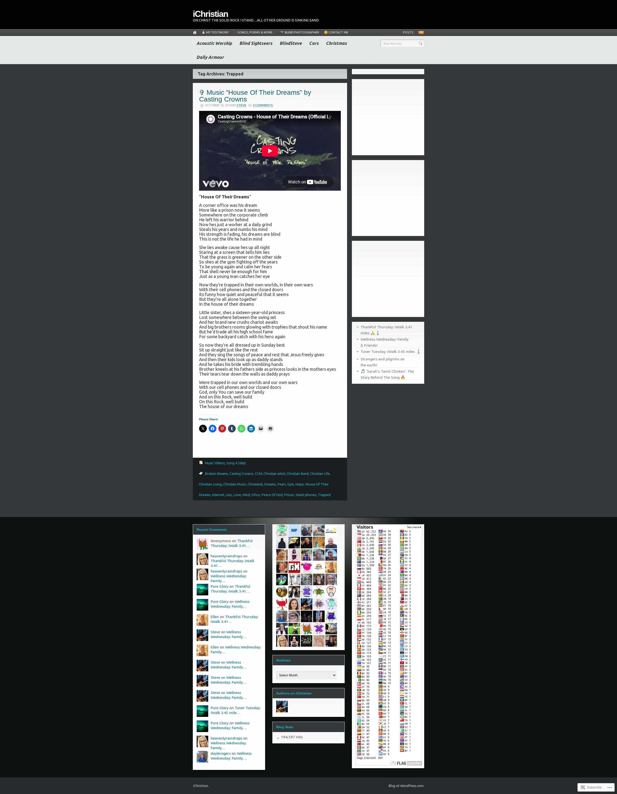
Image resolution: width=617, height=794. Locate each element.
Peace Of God (271, 495)
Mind (246, 495)
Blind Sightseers (255, 43)
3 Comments (263, 105)
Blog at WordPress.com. (406, 786)
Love (237, 495)
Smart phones (305, 495)
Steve (241, 105)
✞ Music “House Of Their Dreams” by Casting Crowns (255, 96)
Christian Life (320, 474)
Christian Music (234, 484)
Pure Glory (219, 586)
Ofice (255, 495)
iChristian (210, 14)
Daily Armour (210, 57)
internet (218, 495)
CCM (258, 474)
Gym (290, 484)
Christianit (255, 484)
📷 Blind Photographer (299, 32)
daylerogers (221, 753)
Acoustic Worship (214, 43)
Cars (314, 43)
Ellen (215, 616)
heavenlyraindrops (226, 556)
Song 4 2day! (236, 463)
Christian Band (297, 474)
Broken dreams (216, 474)
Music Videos (215, 463)
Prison (289, 495)
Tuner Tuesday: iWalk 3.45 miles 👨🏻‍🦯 (390, 351)
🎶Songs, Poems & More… (254, 32)
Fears (281, 484)
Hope (299, 484)
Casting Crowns (241, 474)
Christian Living (210, 484)
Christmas (336, 43)
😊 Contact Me (336, 32)
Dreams (270, 484)
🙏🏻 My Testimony (215, 32)
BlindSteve (291, 43)
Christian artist (274, 474)
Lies (229, 495)
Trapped (324, 495)
